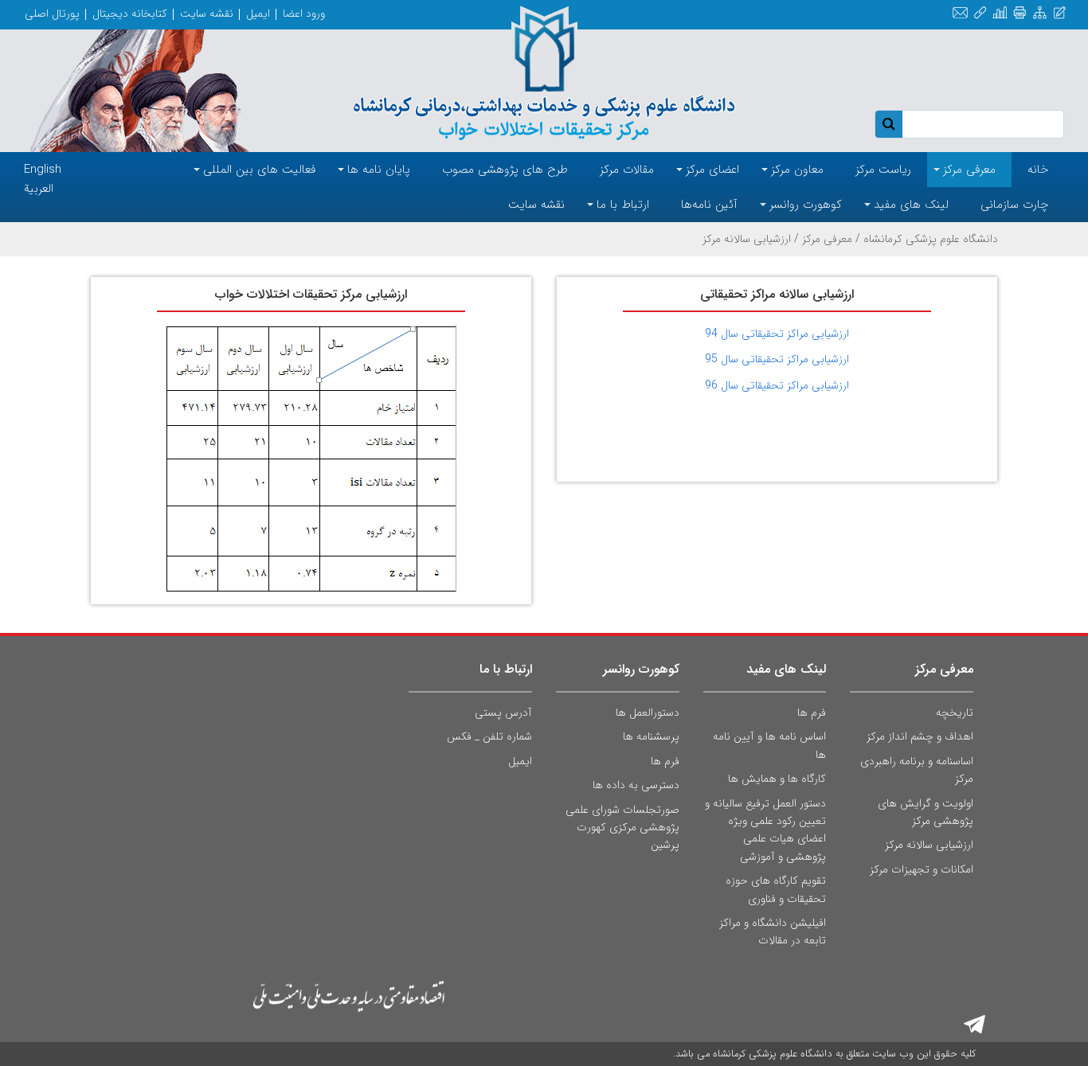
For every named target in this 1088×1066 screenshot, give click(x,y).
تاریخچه (954, 712)
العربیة (38, 188)
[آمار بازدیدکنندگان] (1000, 13)
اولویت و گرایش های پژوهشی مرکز (925, 812)
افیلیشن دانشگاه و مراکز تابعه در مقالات (772, 931)
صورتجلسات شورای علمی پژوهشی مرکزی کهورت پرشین (622, 827)
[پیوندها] (980, 13)
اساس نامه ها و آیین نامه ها (769, 745)
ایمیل (258, 13)
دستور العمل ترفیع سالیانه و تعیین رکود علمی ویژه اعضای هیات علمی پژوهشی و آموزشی (765, 830)
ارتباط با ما (505, 669)
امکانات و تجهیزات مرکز (921, 869)
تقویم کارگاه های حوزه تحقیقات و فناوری (776, 889)
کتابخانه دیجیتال (129, 13)
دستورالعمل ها (647, 712)
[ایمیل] (960, 13)
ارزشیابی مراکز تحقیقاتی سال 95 (777, 359)
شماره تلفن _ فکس (489, 736)
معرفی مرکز (827, 239)
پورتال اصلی (52, 13)
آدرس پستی (503, 712)
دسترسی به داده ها (636, 785)
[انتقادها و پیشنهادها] (1059, 13)
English (42, 169)
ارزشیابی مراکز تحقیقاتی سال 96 (777, 385)
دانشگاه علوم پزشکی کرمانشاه (930, 239)
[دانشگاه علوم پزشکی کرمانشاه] (544, 73)
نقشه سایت (206, 13)
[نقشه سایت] (1039, 13)
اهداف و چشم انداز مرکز (920, 736)
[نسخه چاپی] (1020, 13)
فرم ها (811, 712)
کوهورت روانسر (641, 669)
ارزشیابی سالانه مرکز (929, 844)
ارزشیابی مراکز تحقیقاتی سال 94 (777, 333)
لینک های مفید (786, 669)
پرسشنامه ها (651, 736)
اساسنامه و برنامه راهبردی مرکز (916, 769)
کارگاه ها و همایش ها (777, 778)
